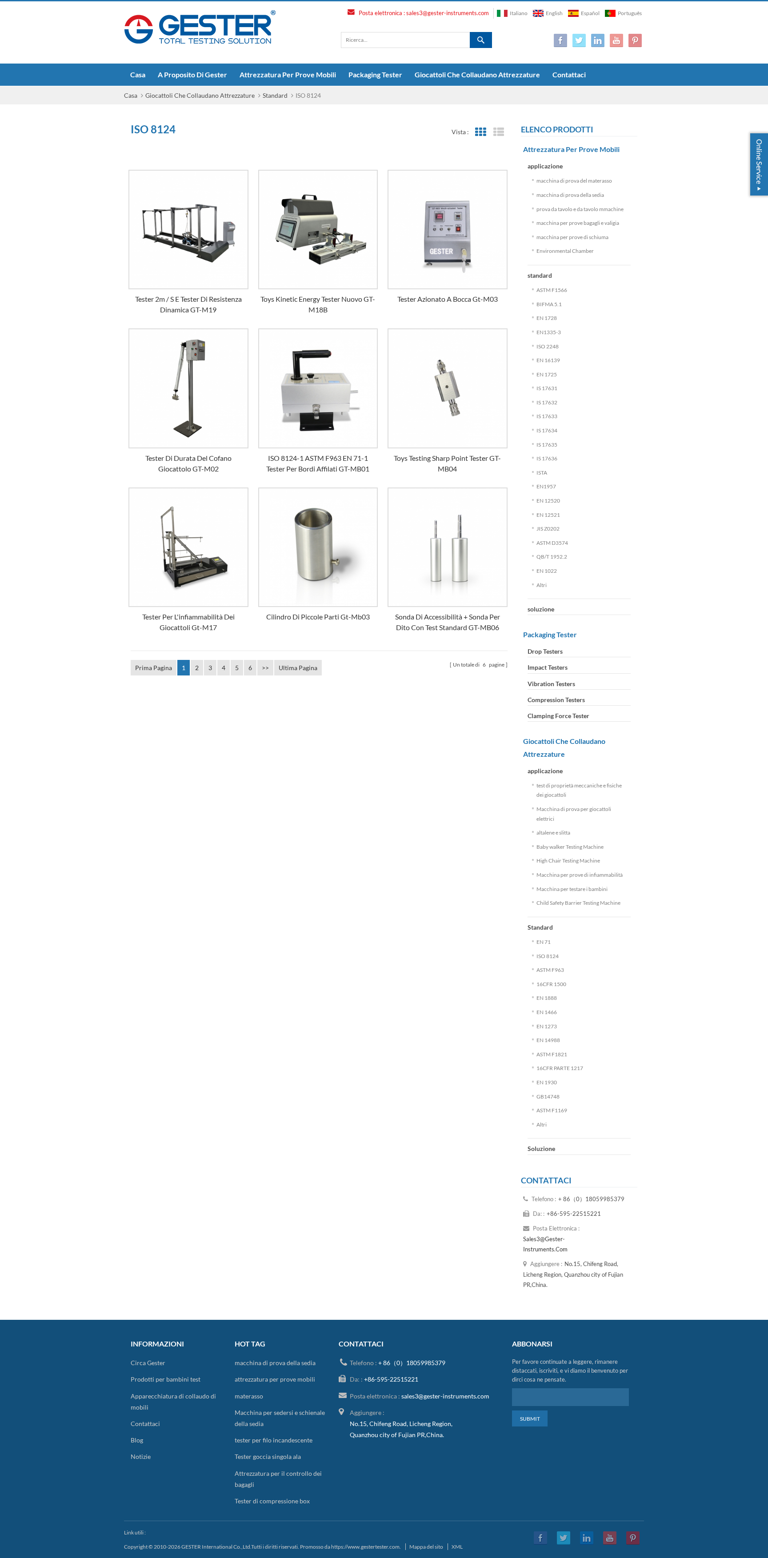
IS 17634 (546, 430)
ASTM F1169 (551, 1110)
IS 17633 (546, 416)
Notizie (141, 1456)
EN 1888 (546, 998)
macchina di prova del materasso (574, 180)
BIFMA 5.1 (549, 304)
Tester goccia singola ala (268, 1456)
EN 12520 (548, 500)
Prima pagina (153, 667)
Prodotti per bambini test (165, 1379)
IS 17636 (546, 458)
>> (265, 667)
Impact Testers (548, 667)
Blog (137, 1440)
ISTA (541, 472)
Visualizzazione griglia (480, 132)
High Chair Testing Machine (568, 860)
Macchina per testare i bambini (572, 889)
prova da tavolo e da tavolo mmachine (580, 209)
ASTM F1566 (551, 290)
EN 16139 (548, 360)
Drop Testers (545, 651)
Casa (137, 74)
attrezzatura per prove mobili (288, 74)
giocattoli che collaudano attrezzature (477, 74)
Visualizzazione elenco (499, 132)
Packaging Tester (375, 74)
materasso (249, 1396)
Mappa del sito (426, 1546)
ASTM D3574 (552, 542)
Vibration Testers (551, 683)
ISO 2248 (547, 346)
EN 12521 (548, 514)
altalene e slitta (553, 832)
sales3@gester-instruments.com (447, 12)
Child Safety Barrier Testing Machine (578, 902)
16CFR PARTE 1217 (559, 1068)
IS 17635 (546, 444)
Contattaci (569, 74)
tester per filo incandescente (273, 1440)
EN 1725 (546, 374)
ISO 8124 (547, 956)
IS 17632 (546, 402)
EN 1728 (546, 318)
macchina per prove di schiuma (572, 237)
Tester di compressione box (272, 1501)
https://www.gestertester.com (365, 1546)
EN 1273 (546, 1026)
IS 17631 (546, 388)
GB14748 (548, 1096)
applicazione (545, 166)
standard (540, 275)
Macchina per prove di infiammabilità (579, 874)
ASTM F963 (550, 970)
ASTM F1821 (551, 1054)
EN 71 (543, 942)
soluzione (541, 609)
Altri (541, 585)
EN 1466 (546, 1012)
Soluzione (541, 1148)
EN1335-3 (548, 332)
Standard (275, 95)
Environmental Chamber (565, 251)
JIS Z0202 (548, 528)
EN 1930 (546, 1082)
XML (457, 1546)
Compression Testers (556, 699)
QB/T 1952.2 (551, 556)
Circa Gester (148, 1362)
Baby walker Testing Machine (570, 846)
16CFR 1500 (551, 984)
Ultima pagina (298, 667)
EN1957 (546, 486)
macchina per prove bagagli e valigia (577, 223)
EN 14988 (548, 1040)
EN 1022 (546, 570)
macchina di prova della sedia (570, 195)
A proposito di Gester (192, 74)
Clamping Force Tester (558, 715)
